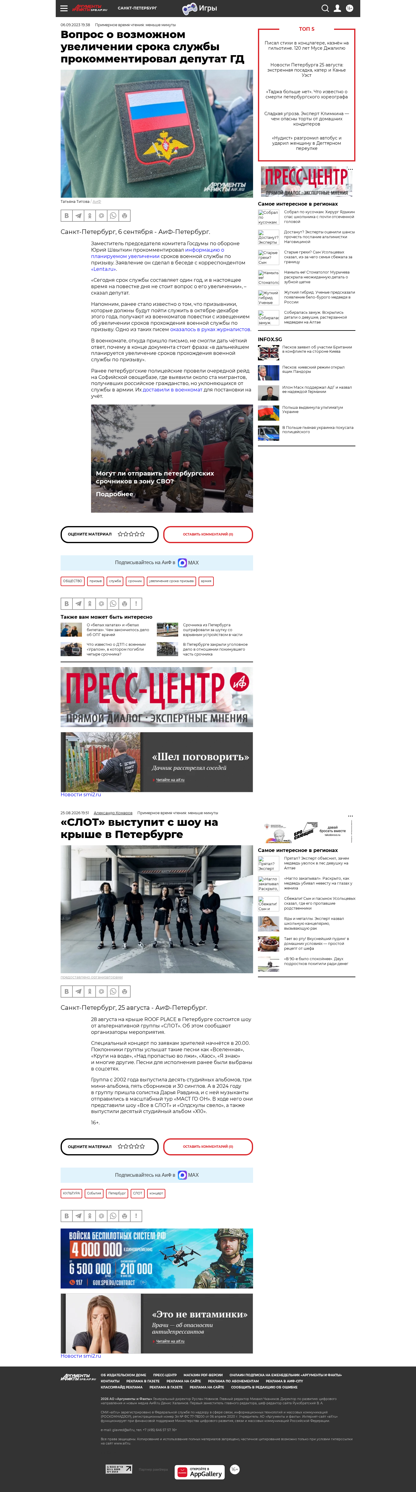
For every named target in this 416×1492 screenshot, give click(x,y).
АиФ (97, 201)
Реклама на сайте (184, 1381)
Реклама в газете (143, 1381)
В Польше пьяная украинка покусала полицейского (318, 430)
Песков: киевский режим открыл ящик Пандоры (313, 369)
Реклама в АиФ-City (284, 1381)
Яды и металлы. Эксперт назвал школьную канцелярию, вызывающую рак (314, 923)
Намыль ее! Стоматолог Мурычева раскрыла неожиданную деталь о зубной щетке (317, 277)
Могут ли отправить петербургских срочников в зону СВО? (155, 477)
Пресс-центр (165, 1375)
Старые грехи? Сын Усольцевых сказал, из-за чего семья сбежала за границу (318, 257)
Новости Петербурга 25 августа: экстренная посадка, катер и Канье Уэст (306, 70)
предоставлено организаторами (92, 977)
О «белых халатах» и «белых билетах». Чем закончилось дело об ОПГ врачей (118, 630)
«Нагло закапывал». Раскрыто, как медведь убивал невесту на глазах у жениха (318, 883)
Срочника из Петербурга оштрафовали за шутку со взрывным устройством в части (212, 630)
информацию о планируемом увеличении (157, 253)
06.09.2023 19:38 (75, 25)
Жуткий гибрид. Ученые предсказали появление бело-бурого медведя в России (319, 297)
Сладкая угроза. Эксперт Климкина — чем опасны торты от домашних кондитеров (306, 119)
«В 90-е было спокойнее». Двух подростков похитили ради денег (316, 961)
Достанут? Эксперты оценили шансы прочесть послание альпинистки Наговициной (319, 237)
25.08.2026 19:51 (75, 813)
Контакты (110, 1381)
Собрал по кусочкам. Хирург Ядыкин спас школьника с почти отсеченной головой (319, 217)
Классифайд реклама (122, 1387)
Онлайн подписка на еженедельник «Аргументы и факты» (286, 1375)
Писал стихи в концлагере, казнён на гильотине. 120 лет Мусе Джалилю (307, 46)
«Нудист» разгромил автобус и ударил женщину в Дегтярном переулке (307, 143)
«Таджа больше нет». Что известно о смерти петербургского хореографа (307, 94)
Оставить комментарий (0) (208, 534)
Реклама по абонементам (233, 1381)
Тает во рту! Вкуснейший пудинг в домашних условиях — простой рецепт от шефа (316, 943)
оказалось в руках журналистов (210, 329)
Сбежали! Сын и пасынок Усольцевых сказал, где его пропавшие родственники (319, 903)
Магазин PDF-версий (203, 1375)
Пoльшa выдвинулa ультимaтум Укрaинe (312, 409)
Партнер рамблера (153, 1469)
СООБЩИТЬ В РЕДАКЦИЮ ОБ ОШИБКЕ (264, 1387)
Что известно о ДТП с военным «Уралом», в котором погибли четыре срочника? (116, 649)
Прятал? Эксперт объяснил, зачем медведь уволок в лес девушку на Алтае (316, 863)
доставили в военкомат (173, 390)
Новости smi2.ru (81, 794)
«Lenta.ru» (103, 269)
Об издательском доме (123, 1375)
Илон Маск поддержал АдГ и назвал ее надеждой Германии (317, 389)
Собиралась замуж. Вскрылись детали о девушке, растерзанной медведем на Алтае (315, 317)
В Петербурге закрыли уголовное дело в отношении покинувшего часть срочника (215, 649)
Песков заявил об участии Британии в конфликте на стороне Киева (317, 349)
